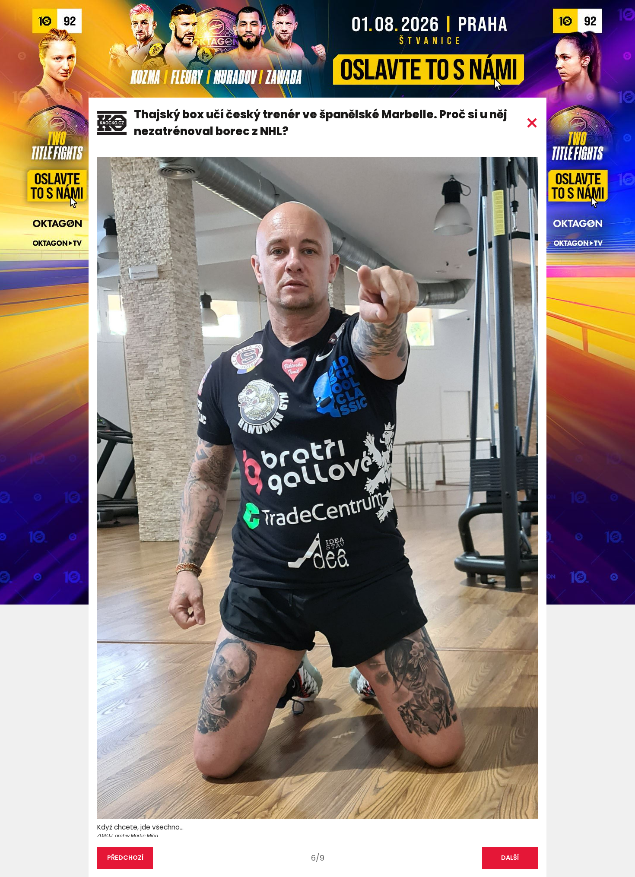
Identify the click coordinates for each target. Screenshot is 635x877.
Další (510, 857)
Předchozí (125, 857)
